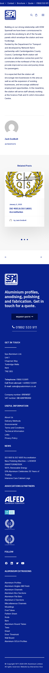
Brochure (21, 3)
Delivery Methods (13, 421)
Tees (7, 627)
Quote (30, 3)
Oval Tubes (10, 610)
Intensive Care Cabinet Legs (17, 478)
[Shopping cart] (35, 15)
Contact (10, 3)
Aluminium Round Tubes (15, 624)
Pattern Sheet (11, 613)
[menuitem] (11, 3)
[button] (43, 14)
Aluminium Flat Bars (13, 596)
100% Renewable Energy (16, 468)
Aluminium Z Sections (14, 600)
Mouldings (9, 607)
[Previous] (13, 257)
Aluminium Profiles (13, 582)
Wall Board (9, 638)
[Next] (36, 257)
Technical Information (14, 431)
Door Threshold (12, 634)
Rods (7, 617)
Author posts (10, 144)
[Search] (30, 15)
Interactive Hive (36, 667)
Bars (7, 620)
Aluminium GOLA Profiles (16, 641)
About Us (9, 417)
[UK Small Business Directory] (10, 512)
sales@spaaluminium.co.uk (24, 386)
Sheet (7, 631)
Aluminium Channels (13, 589)
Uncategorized (32, 178)
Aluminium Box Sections (15, 593)
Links (7, 434)
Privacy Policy (11, 438)
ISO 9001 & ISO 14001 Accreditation (20, 457)
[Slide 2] (24, 239)
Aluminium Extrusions (18, 571)
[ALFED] (15, 500)
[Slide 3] (27, 239)
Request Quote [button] (23, 317)
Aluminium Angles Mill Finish (17, 586)
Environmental (11, 424)
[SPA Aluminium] (10, 15)
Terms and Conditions (14, 427)
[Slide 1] (21, 239)
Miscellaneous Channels (15, 603)
